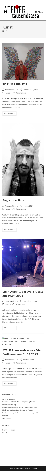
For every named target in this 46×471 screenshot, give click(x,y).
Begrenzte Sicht (13, 200)
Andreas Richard (11, 90)
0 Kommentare (20, 93)
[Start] (3, 31)
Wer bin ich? (6, 418)
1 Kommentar (19, 304)
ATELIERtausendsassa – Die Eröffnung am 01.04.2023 (21, 352)
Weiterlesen (10, 114)
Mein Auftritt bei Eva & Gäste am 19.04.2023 (23, 294)
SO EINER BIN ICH (14, 84)
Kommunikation (8, 430)
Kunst (8, 31)
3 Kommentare (20, 363)
